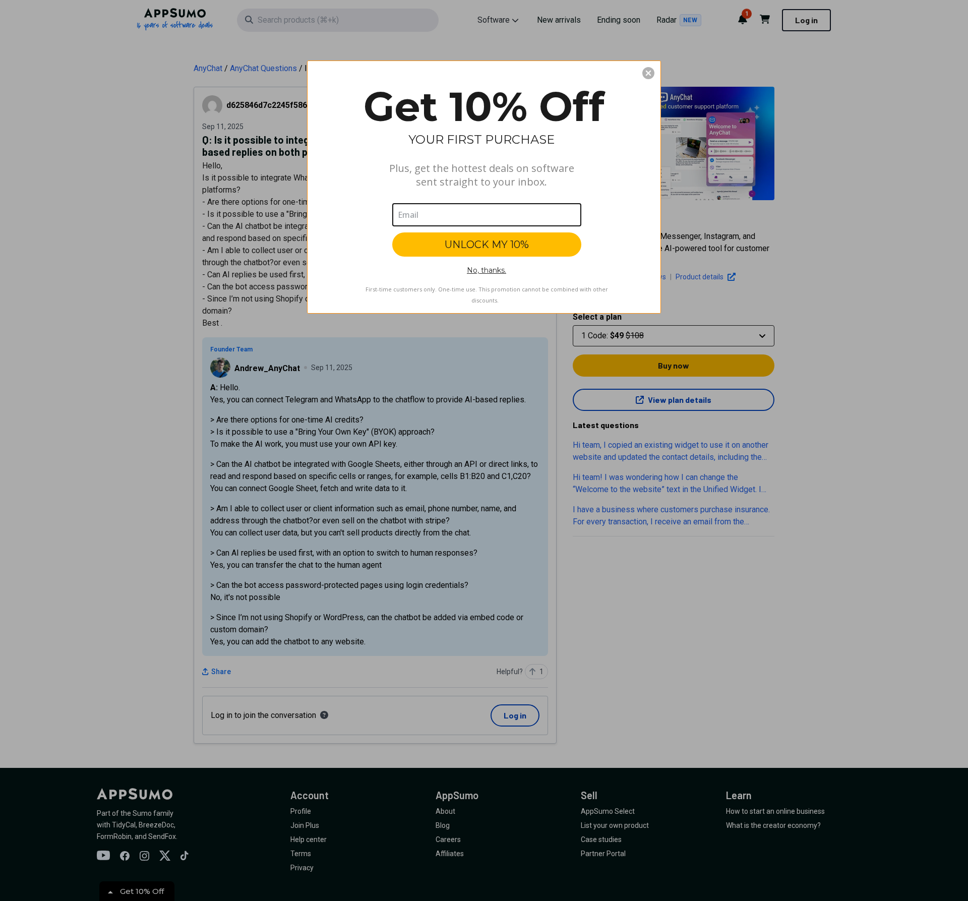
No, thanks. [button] (486, 270)
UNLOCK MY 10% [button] (487, 244)
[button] (648, 73)
